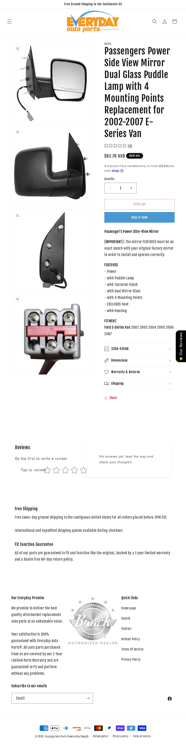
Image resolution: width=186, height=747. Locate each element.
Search (125, 618)
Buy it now (140, 217)
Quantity (109, 179)
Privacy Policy (130, 659)
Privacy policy (121, 736)
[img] (115, 146)
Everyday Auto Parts (55, 736)
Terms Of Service (132, 649)
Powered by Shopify (78, 736)
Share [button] (113, 398)
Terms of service (142, 736)
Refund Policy (130, 639)
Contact (126, 629)
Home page (128, 608)
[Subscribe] (88, 698)
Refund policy (100, 736)
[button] (10, 22)
